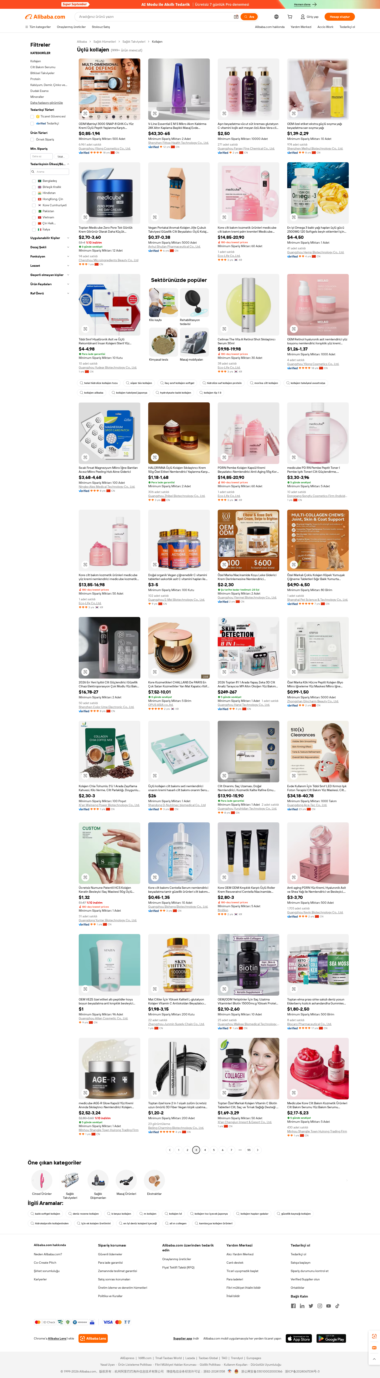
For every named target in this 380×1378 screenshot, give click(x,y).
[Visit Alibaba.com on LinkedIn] (302, 1306)
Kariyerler (40, 1279)
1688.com (145, 1358)
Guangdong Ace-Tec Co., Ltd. (307, 805)
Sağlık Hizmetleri (104, 41)
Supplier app (182, 1338)
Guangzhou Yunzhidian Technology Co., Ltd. (247, 808)
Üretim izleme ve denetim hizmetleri (122, 1287)
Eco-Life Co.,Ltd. (229, 255)
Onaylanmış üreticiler (176, 1259)
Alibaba (82, 41)
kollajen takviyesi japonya (131, 392)
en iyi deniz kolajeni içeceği (140, 1223)
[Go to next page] (258, 1150)
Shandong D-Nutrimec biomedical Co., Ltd (177, 805)
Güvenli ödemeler (110, 1254)
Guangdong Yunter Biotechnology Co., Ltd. (108, 920)
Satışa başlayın (301, 1262)
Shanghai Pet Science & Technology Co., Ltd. (317, 599)
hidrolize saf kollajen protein (224, 383)
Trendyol (237, 1358)
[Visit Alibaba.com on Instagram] (319, 1306)
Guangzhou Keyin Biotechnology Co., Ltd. (315, 912)
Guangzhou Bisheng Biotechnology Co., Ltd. (178, 906)
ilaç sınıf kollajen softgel (179, 383)
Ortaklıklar (297, 1287)
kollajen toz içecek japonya (211, 1213)
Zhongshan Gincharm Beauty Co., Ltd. (313, 701)
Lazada (190, 1358)
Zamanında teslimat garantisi (117, 1271)
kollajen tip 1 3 (212, 392)
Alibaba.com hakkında (50, 1245)
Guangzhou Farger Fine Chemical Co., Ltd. (246, 148)
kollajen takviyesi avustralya (308, 383)
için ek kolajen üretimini (96, 1223)
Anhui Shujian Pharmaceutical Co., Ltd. (174, 246)
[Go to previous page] (170, 1150)
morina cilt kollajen (266, 383)
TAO (224, 1358)
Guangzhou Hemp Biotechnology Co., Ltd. (315, 252)
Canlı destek (235, 1262)
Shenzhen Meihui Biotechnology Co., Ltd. (315, 148)
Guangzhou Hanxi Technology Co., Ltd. (244, 704)
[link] (374, 1336)
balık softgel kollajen (47, 1213)
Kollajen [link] (157, 41)
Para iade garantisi (110, 1262)
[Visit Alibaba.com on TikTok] (337, 1306)
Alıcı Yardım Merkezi (240, 1254)
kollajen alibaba (93, 392)
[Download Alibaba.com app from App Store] (299, 1338)
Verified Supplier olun (305, 1279)
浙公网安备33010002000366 (261, 1371)
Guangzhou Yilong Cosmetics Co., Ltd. (105, 148)
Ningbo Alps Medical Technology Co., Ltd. (107, 486)
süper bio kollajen (141, 383)
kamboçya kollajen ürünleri (215, 1223)
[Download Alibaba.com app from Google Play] (331, 1338)
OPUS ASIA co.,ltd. (160, 704)
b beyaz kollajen (121, 1213)
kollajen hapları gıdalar (255, 1213)
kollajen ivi (175, 1213)
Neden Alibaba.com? (48, 1254)
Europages (254, 1358)
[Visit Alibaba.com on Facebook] (293, 1306)
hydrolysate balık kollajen (175, 392)
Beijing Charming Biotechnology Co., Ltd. (176, 1128)
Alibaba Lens (57, 1338)
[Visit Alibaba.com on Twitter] (311, 1306)
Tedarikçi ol (298, 1254)
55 (248, 1150)
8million (223, 910)
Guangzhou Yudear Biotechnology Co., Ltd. (108, 367)
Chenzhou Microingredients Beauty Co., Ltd (108, 260)
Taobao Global (208, 1358)
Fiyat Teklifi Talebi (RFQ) (178, 1267)
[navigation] (50, 596)
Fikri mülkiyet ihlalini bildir (244, 1287)
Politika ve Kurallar (110, 1296)
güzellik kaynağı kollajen (296, 1213)
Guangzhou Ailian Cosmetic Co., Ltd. (103, 1018)
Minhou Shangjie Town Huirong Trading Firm (109, 1130)
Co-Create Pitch (45, 1262)
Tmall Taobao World (168, 1358)
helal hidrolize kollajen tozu (101, 383)
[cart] (290, 17)
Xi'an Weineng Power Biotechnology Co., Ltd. (109, 805)
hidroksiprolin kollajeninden (52, 1223)
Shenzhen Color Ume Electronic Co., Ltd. (106, 707)
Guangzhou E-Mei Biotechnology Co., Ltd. (176, 599)
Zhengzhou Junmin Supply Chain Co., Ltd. (176, 1024)
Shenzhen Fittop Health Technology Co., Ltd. (178, 142)
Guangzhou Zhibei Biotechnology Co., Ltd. (176, 496)
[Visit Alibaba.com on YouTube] (328, 1306)
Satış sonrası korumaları (114, 1279)
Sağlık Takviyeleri (133, 41)
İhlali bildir (233, 1296)
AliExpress (127, 1358)
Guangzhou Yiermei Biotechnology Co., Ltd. (247, 597)
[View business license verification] (230, 1371)
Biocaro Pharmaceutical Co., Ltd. (309, 1024)
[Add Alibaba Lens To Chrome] (93, 1338)
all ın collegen (178, 1223)
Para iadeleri (235, 1279)
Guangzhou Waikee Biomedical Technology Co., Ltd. (248, 1024)
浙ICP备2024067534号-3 (302, 1371)
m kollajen (150, 1213)
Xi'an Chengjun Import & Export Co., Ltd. (245, 1122)
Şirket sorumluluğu (47, 1271)
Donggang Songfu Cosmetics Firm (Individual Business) (318, 496)
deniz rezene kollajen (86, 1213)
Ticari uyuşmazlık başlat (242, 1271)
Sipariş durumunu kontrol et (310, 1271)
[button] (236, 16)
